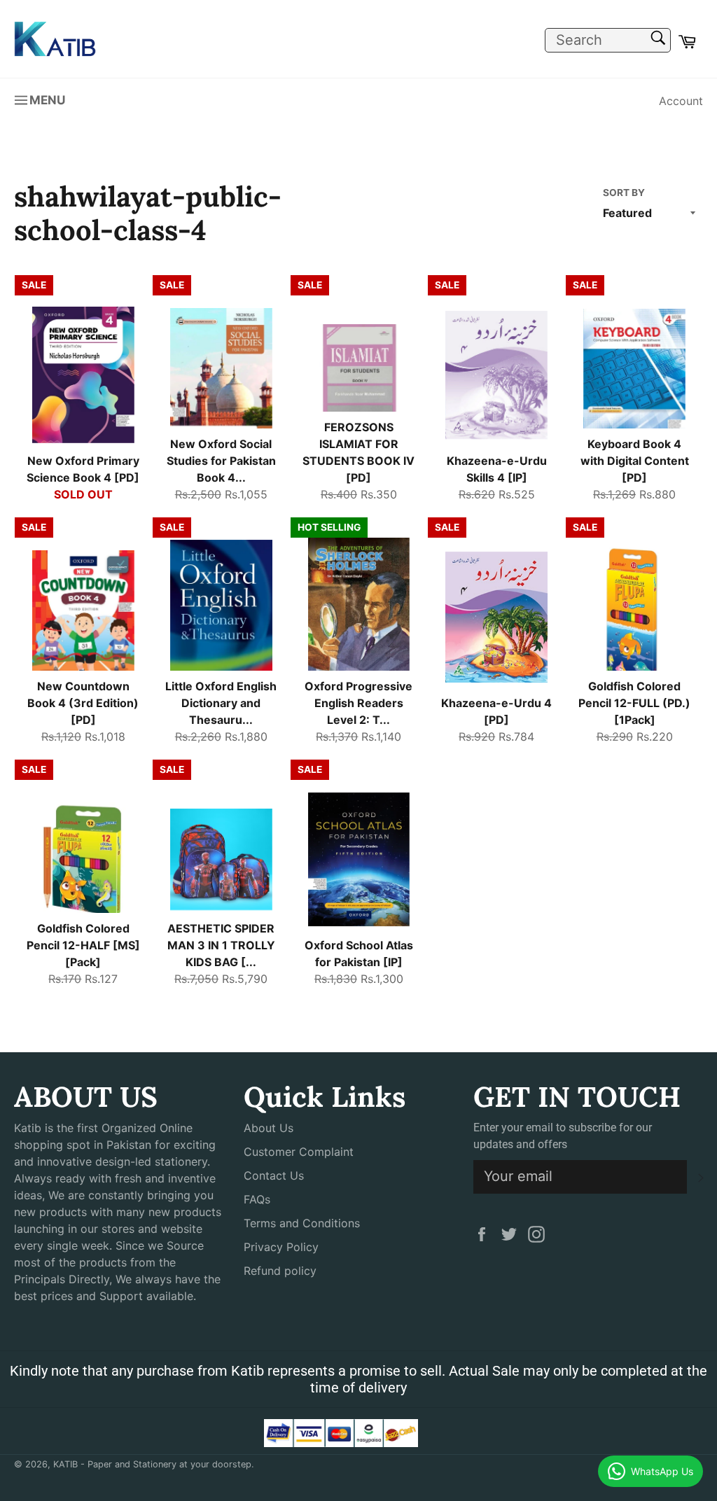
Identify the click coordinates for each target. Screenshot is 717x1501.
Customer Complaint (299, 1152)
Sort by (624, 192)
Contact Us (274, 1175)
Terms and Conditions (302, 1223)
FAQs (257, 1199)
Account (681, 101)
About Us (268, 1128)
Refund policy (280, 1271)
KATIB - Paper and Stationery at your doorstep (152, 1464)
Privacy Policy (281, 1247)
